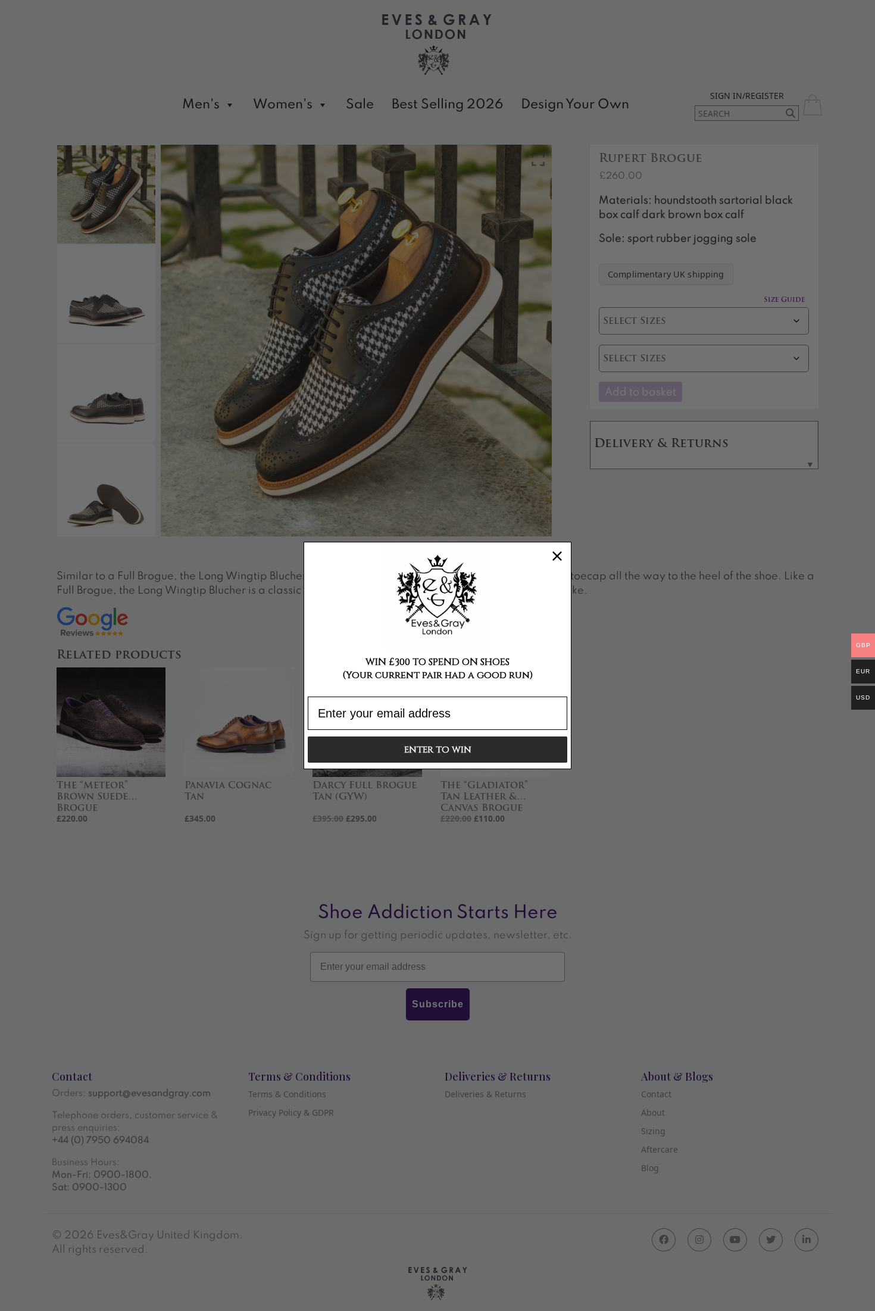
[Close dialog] (557, 556)
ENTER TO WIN (437, 750)
